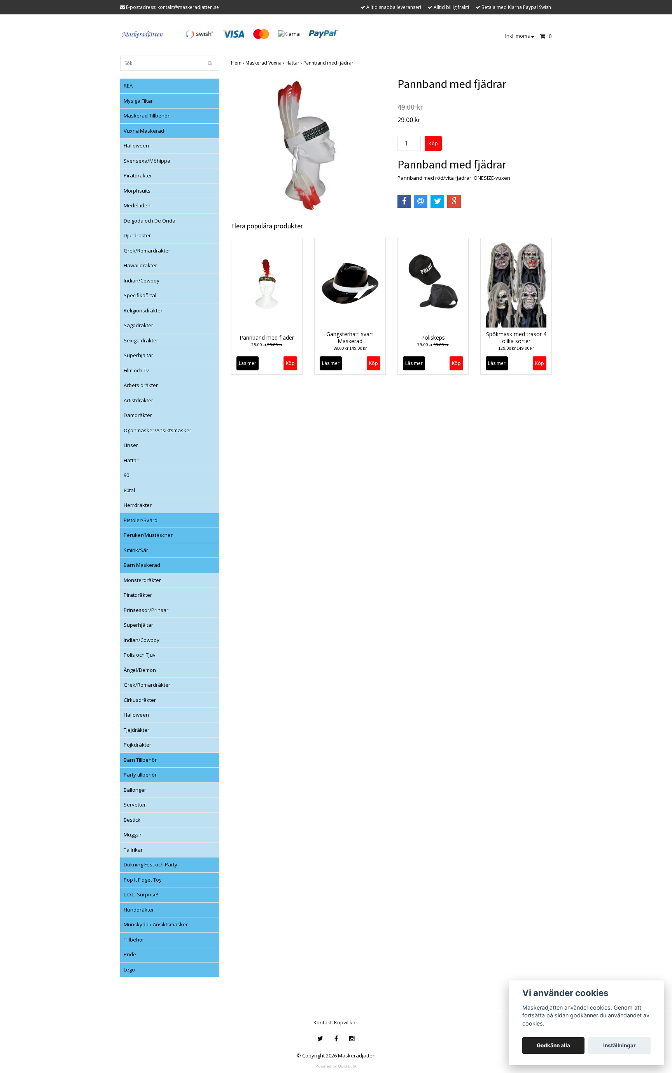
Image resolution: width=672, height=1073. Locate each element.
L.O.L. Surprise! (141, 894)
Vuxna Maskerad (144, 130)
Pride (130, 954)
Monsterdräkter (142, 580)
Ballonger (135, 789)
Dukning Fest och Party (150, 864)
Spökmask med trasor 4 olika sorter (516, 337)
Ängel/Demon (140, 669)
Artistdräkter (138, 400)
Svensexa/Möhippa (147, 160)
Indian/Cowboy (141, 280)
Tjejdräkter (136, 729)
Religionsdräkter (143, 310)
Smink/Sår (136, 550)
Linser (131, 445)
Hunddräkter (139, 909)
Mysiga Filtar (138, 100)
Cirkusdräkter (140, 699)
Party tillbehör (140, 774)
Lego (129, 969)
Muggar (133, 834)
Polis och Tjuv (140, 654)
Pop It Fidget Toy (143, 879)
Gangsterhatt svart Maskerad (349, 337)
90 (126, 475)
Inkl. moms (518, 35)
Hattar (131, 460)
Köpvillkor (345, 1022)
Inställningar (619, 1045)
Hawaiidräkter (140, 265)
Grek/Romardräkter (147, 250)
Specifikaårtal (140, 295)
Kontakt (322, 1022)
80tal (129, 490)
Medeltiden (137, 205)
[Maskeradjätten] (143, 33)
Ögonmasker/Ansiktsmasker (157, 430)
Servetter (135, 804)
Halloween (136, 145)
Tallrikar (133, 849)
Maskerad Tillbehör (147, 115)
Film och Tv (136, 370)
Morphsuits (137, 190)
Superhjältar (138, 355)
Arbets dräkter (141, 385)
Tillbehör (134, 939)
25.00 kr (266, 344)
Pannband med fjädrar (329, 63)
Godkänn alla (553, 1045)
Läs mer (247, 363)
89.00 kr (350, 348)
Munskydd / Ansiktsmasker (156, 924)
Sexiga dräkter (141, 340)
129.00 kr (516, 348)
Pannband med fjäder (267, 337)
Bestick (132, 819)
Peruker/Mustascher (148, 534)
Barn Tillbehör (140, 759)
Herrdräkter (138, 504)
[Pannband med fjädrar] (308, 144)
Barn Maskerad (142, 564)
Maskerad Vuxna (265, 63)
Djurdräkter (137, 235)
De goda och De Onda (149, 220)
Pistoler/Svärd (141, 520)
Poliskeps (433, 337)
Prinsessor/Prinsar (146, 610)
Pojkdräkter (137, 744)
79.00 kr (432, 344)
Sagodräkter (138, 325)
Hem (238, 63)
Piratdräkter (138, 175)
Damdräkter (138, 415)
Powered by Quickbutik (336, 1066)
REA (128, 85)
